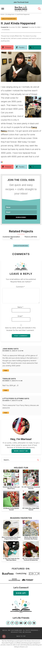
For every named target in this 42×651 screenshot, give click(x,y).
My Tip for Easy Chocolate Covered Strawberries (31, 559)
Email (20, 316)
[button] (38, 55)
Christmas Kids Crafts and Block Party (11, 487)
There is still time (30, 237)
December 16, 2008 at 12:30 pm (12, 350)
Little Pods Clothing (13, 399)
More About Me (21, 451)
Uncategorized (9, 19)
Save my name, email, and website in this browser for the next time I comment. (20, 329)
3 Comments (5, 29)
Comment (20, 287)
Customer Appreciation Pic (11, 237)
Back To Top (21, 636)
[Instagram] (16, 623)
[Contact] (29, 623)
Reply (5, 370)
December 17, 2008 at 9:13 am (12, 380)
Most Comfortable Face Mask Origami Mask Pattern (11, 537)
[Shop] (34, 623)
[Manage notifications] (4, 636)
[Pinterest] (12, 623)
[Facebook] (8, 623)
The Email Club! (21, 2)
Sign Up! (21, 593)
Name (20, 307)
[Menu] (2, 9)
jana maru (7, 349)
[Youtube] (21, 623)
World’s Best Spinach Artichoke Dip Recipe (30, 537)
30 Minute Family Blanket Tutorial (11, 509)
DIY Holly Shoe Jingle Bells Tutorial (31, 509)
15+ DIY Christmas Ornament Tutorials (31, 487)
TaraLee (6, 379)
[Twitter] (25, 623)
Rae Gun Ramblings (21, 8)
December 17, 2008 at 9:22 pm (12, 400)
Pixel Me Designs (25, 632)
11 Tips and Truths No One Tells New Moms (11, 559)
